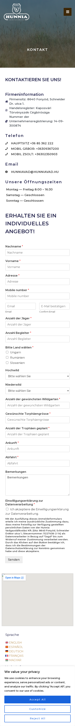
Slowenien (17, 363)
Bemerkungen (15, 471)
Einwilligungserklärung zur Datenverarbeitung (24, 502)
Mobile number (17, 290)
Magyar (14, 660)
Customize (37, 709)
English (15, 642)
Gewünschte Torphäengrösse (28, 413)
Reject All (37, 718)
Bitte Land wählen (19, 347)
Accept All (37, 699)
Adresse (12, 275)
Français (16, 655)
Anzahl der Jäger (18, 318)
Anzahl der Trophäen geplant (27, 428)
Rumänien (17, 357)
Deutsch (15, 651)
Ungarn (15, 352)
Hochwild (12, 370)
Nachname (14, 246)
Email (8, 311)
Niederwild (13, 384)
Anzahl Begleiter (18, 333)
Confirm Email (47, 311)
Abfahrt (11, 457)
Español (15, 647)
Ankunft (12, 443)
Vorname (13, 261)
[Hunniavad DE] (16, 12)
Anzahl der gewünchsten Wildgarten (32, 399)
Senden (14, 559)
